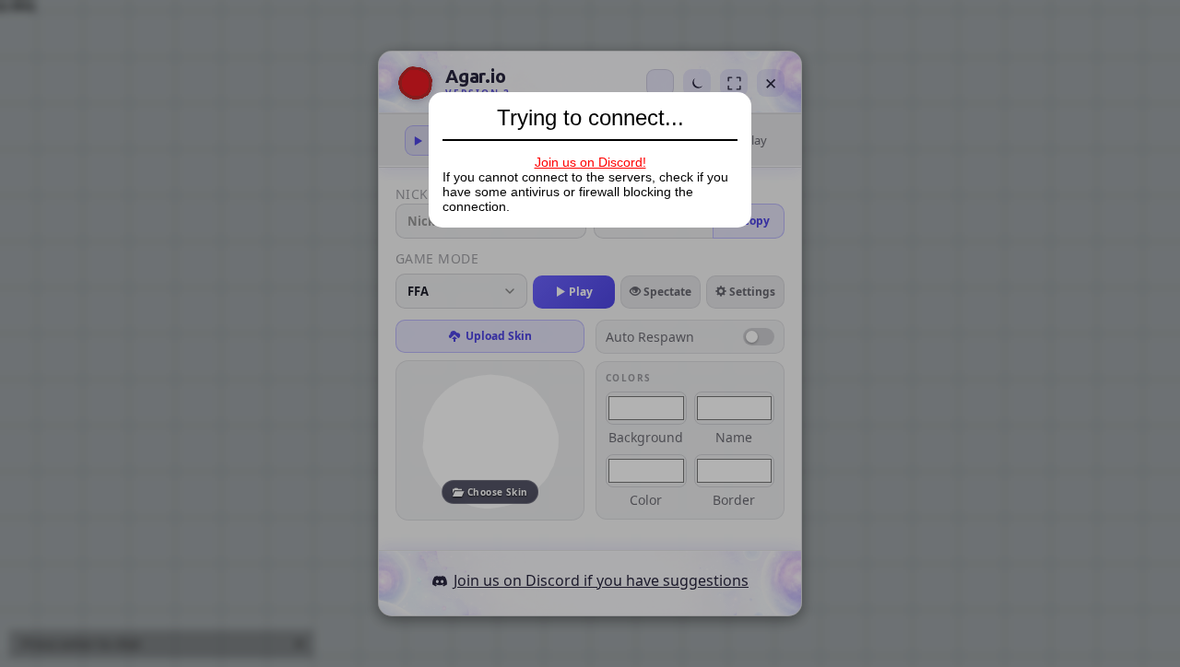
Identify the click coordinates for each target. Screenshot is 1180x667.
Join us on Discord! (590, 162)
